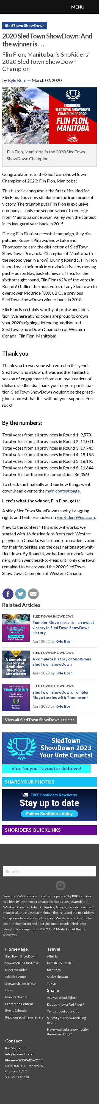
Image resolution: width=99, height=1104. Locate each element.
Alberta (52, 956)
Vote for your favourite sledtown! (46, 768)
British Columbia (59, 963)
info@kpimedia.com (20, 1054)
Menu (92, 7)
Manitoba (54, 970)
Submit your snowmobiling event (66, 1020)
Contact (13, 1040)
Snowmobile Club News (22, 963)
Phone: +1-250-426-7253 (24, 1060)
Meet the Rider (16, 970)
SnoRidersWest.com (76, 517)
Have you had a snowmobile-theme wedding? (68, 1031)
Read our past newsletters (24, 1017)
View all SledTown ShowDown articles (40, 719)
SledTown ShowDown (25, 25)
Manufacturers (16, 997)
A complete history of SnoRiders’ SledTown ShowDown (62, 661)
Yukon (51, 983)
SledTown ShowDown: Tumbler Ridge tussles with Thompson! (60, 694)
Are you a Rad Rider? (62, 997)
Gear (9, 990)
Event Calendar (16, 1010)
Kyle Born (17, 80)
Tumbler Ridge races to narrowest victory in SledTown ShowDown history (63, 627)
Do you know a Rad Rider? (65, 1004)
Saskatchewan (57, 977)
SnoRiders (26, 7)
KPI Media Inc (82, 896)
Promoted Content (19, 1004)
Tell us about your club (63, 1011)
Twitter (49, 885)
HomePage (16, 948)
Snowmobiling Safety (20, 983)
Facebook (38, 885)
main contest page (62, 490)
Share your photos (29, 782)
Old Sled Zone (15, 977)
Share (53, 990)
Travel (53, 948)
